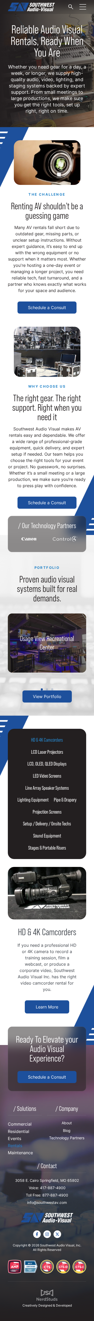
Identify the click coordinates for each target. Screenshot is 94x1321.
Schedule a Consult (47, 307)
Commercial (20, 1124)
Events (14, 1138)
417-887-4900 (53, 1187)
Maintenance (20, 1153)
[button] (42, 689)
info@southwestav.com (47, 1202)
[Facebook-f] (37, 1234)
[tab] (47, 740)
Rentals (15, 1145)
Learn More (47, 1007)
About (67, 1122)
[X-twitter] (57, 1234)
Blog (66, 1130)
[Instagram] (47, 1234)
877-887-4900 (55, 1195)
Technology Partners (66, 1137)
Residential (18, 1131)
